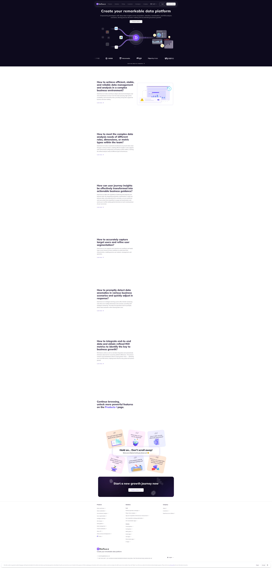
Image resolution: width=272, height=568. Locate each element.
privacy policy (172, 565)
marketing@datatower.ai (104, 556)
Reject (257, 565)
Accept (263, 565)
